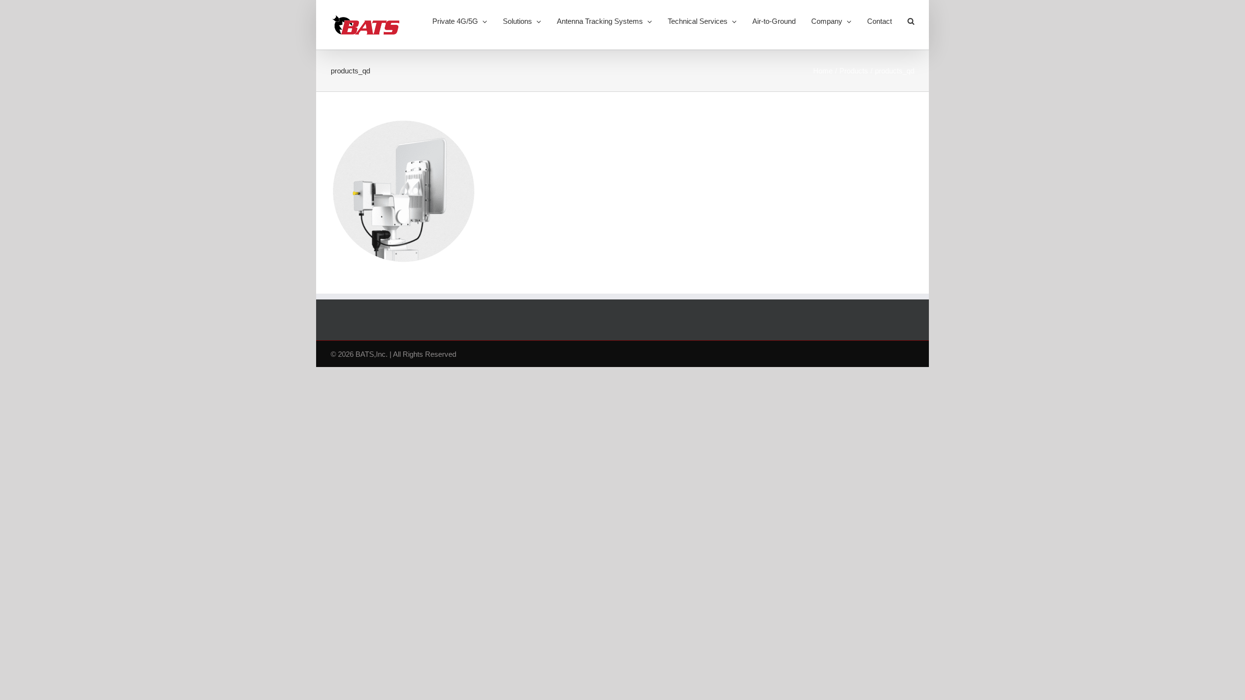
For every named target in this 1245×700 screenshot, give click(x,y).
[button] (910, 20)
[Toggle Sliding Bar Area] (920, 9)
